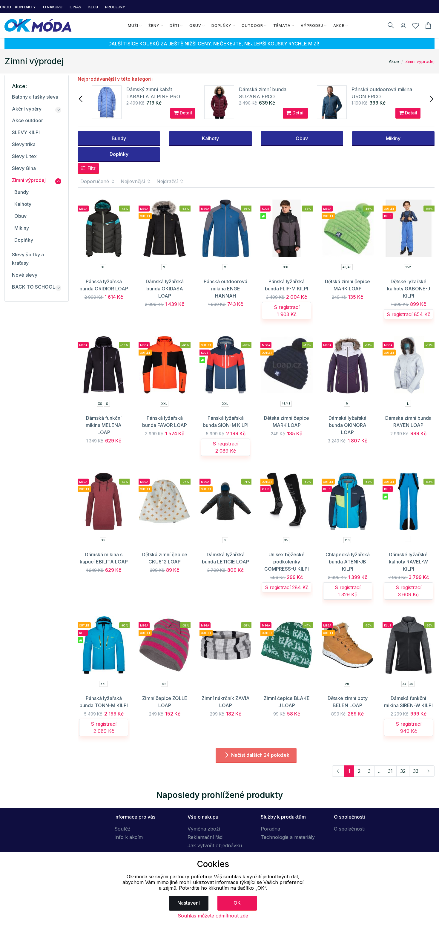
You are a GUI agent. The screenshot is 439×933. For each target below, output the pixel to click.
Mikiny (393, 138)
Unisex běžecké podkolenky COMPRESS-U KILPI (286, 561)
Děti (174, 25)
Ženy (153, 25)
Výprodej (312, 25)
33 (415, 771)
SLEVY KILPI (26, 132)
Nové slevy (24, 275)
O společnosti (349, 829)
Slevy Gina (24, 168)
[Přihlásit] (403, 27)
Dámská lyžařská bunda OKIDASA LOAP (165, 288)
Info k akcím (128, 837)
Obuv (195, 25)
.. (379, 771)
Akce (338, 25)
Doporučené (95, 181)
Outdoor (252, 25)
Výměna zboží (204, 829)
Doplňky (221, 25)
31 (390, 771)
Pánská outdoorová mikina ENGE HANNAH (225, 288)
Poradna (270, 829)
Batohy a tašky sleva (35, 97)
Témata (282, 25)
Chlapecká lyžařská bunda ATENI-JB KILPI (348, 561)
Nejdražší (167, 181)
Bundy (119, 138)
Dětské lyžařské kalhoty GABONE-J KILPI (408, 288)
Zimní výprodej (420, 61)
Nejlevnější (133, 181)
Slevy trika (24, 144)
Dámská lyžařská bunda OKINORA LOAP (347, 425)
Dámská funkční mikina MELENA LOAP (104, 425)
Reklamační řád (205, 837)
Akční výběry (27, 109)
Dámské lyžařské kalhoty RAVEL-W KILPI (408, 561)
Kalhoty (210, 138)
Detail (185, 112)
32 (403, 771)
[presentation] (81, 98)
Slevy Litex (24, 156)
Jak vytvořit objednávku (215, 845)
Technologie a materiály (288, 837)
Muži (133, 25)
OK (237, 903)
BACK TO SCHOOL (33, 287)
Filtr (91, 168)
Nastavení (188, 903)
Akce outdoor (27, 120)
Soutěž (122, 829)
